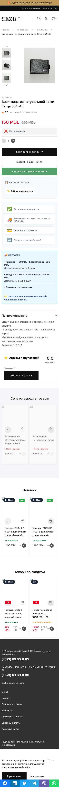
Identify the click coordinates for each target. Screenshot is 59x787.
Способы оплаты (11, 722)
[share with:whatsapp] (54, 783)
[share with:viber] (44, 783)
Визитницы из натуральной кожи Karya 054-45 (26, 34)
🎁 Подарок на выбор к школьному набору (29, 2)
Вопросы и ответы (12, 704)
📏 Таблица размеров (20, 191)
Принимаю (14, 776)
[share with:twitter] (25, 783)
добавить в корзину (29, 152)
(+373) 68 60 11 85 (15, 659)
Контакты (7, 710)
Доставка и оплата (12, 716)
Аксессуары (23, 29)
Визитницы (42, 29)
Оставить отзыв (29, 112)
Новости (47, 8)
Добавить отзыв (21, 375)
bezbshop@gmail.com (13, 683)
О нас (5, 691)
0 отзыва (14, 112)
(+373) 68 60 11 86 (15, 675)
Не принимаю (36, 776)
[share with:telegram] (34, 783)
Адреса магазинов (30, 8)
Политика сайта (10, 729)
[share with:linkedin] (15, 783)
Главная (6, 29)
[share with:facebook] (5, 783)
